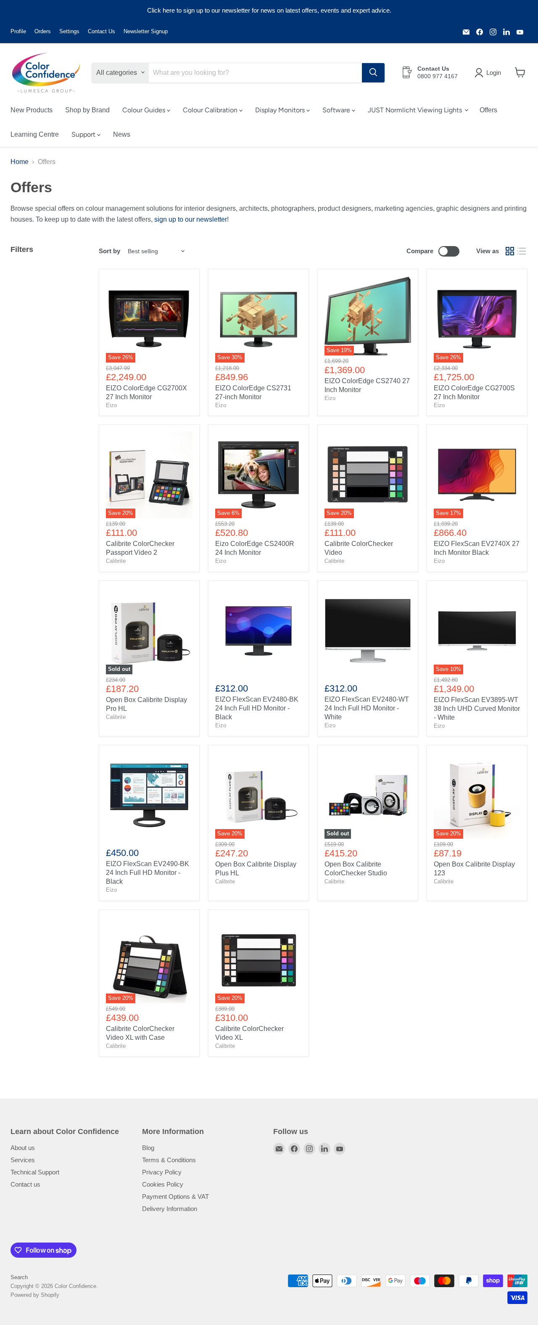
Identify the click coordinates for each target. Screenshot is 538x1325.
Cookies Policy (162, 1184)
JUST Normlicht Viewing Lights (416, 110)
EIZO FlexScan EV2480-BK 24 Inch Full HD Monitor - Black (256, 708)
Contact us (25, 1184)
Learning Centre (35, 134)
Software (337, 110)
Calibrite (116, 561)
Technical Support (35, 1172)
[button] (489, 73)
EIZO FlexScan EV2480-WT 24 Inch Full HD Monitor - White (366, 708)
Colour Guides (144, 110)
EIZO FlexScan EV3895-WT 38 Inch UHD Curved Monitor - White (477, 708)
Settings (69, 31)
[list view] (521, 251)
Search (19, 1277)
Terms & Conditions (169, 1159)
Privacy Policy (162, 1172)
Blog (148, 1147)
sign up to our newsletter (190, 219)
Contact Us (101, 31)
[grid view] (510, 251)
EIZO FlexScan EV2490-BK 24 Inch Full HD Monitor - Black (147, 872)
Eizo (111, 405)
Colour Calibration (211, 110)
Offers (488, 109)
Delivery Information (169, 1208)
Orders (42, 31)
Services (23, 1159)
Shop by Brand (87, 109)
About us (23, 1147)
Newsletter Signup (146, 31)
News (121, 134)
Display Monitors (280, 110)
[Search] (373, 72)
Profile (18, 31)
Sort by (109, 250)
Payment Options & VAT (175, 1196)
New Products (32, 109)
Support (84, 134)
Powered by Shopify (35, 1295)
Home (20, 161)
